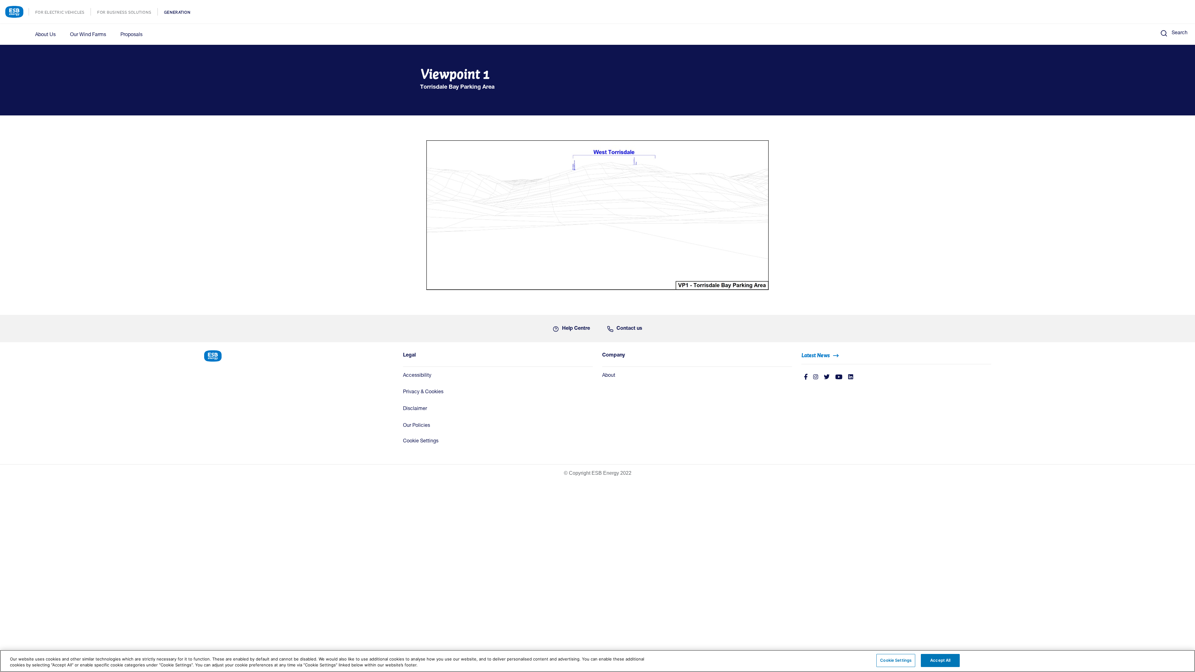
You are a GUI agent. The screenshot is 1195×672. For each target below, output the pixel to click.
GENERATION (180, 13)
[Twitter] (827, 377)
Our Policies (416, 425)
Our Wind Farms (88, 35)
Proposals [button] (131, 35)
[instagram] (815, 377)
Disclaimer (415, 409)
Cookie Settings (420, 441)
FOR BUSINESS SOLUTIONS (127, 13)
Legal (409, 355)
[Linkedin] (850, 377)
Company (613, 355)
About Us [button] (45, 35)
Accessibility (417, 375)
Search (1180, 33)
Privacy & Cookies (423, 392)
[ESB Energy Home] (299, 355)
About (608, 375)
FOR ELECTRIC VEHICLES (63, 13)
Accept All (940, 660)
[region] (597, 661)
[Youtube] (838, 377)
